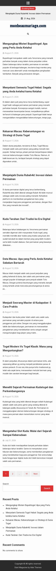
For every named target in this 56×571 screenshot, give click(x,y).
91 (27, 474)
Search (6, 484)
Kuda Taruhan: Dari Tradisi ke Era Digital (26, 219)
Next (36, 474)
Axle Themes (36, 567)
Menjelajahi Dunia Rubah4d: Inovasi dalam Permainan (28, 13)
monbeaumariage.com (28, 25)
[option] (28, 13)
